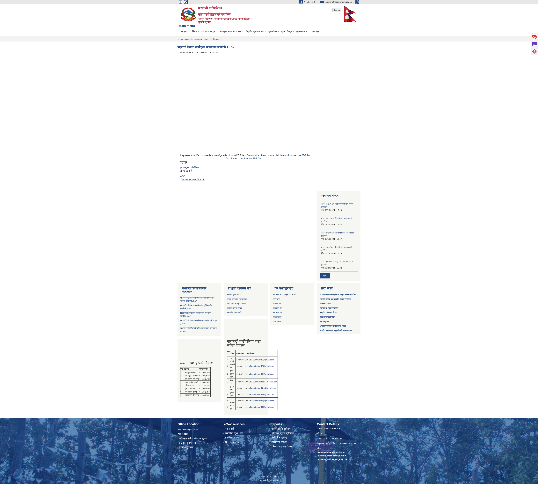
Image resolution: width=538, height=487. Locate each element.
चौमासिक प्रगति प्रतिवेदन (283, 433)
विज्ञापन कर (277, 303)
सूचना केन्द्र (286, 31)
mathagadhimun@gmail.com (331, 452)
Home (180, 39)
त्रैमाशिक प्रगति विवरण (282, 446)
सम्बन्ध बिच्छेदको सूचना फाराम (237, 299)
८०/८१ (182, 176)
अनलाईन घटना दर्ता (234, 312)
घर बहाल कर (277, 312)
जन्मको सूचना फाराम (234, 294)
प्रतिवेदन (272, 31)
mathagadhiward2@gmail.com (260, 366)
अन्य (324, 276)
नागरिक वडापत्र (232, 437)
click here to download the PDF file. (292, 155)
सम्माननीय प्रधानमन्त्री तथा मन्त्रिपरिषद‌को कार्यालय (338, 294)
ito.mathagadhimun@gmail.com (332, 459)
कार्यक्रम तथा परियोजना (230, 31)
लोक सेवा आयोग (325, 303)
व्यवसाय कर (277, 317)
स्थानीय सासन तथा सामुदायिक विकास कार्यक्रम (336, 330)
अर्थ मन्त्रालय (324, 321)
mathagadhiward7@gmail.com (260, 401)
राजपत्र (315, 31)
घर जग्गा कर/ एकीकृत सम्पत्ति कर (284, 294)
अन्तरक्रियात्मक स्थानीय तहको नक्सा (333, 326)
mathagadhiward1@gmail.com (260, 360)
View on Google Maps (188, 429)
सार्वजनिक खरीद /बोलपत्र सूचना (193, 438)
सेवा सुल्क (276, 299)
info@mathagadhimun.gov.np (331, 455)
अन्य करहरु (277, 321)
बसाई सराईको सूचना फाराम (236, 303)
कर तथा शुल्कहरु (186, 447)
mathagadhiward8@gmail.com (260, 407)
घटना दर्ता (229, 428)
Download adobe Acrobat (260, 155)
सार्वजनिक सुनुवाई (279, 437)
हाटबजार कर (277, 308)
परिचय (194, 31)
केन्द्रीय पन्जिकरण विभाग (328, 312)
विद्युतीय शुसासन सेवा (254, 31)
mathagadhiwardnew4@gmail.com (262, 382)
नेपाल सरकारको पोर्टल (327, 317)
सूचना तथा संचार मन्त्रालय (329, 308)
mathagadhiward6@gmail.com (260, 394)
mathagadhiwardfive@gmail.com (261, 388)
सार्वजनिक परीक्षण (279, 442)
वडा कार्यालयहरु (208, 31)
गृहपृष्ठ (184, 31)
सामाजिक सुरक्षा (231, 433)
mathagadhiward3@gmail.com (260, 374)
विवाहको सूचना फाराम (234, 308)
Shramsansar (232, 442)
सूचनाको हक (301, 31)
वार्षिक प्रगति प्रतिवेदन (281, 428)
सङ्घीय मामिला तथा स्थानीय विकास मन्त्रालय (335, 299)
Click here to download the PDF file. (243, 158)
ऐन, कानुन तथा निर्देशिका (189, 167)
